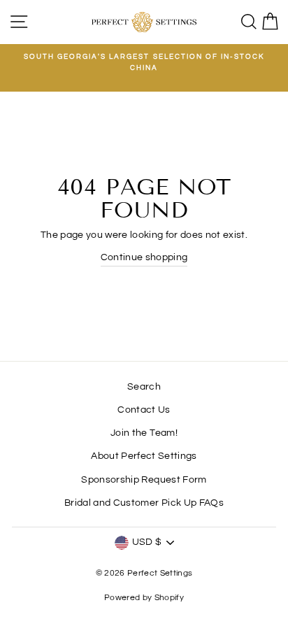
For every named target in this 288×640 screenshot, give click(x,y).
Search (144, 387)
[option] (144, 62)
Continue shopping (144, 257)
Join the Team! (144, 433)
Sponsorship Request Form (143, 480)
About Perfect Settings (143, 456)
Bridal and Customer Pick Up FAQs (144, 503)
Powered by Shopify (144, 597)
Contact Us (143, 410)
